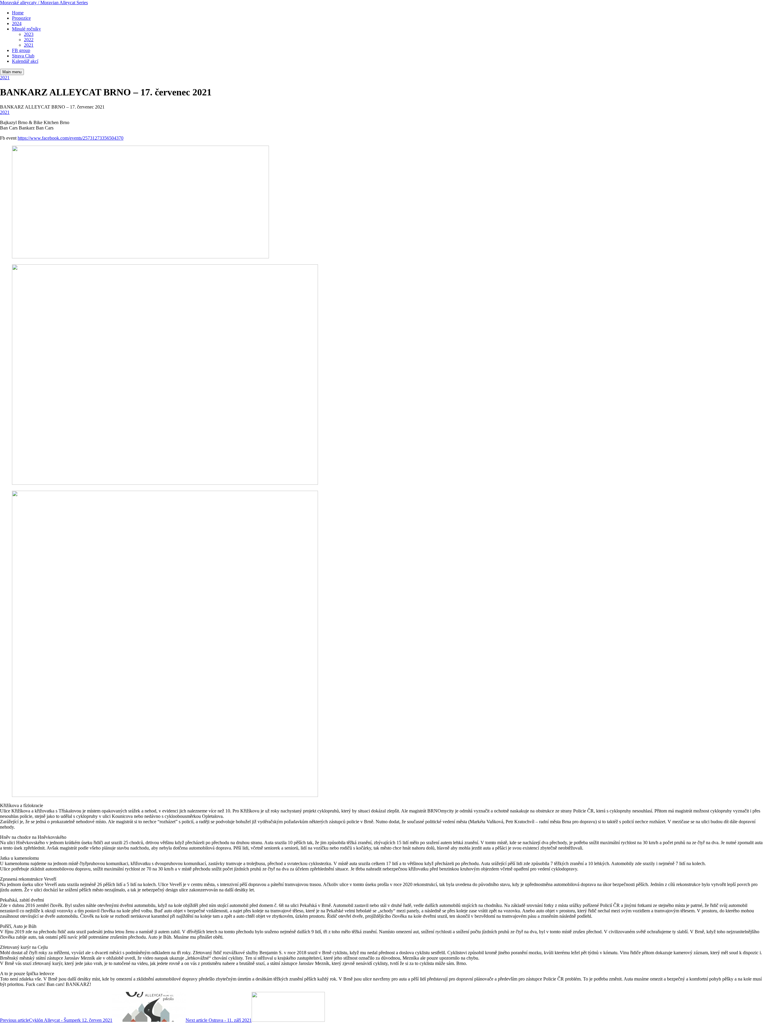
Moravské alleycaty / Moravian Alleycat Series (44, 2)
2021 (5, 77)
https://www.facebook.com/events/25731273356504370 (70, 138)
